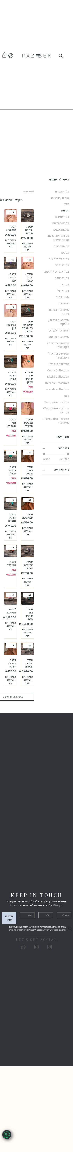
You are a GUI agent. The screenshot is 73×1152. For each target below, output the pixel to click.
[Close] (60, 56)
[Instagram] (36, 947)
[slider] (43, 454)
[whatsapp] (7, 1134)
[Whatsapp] (23, 947)
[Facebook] (49, 947)
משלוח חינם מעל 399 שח (27, 246)
